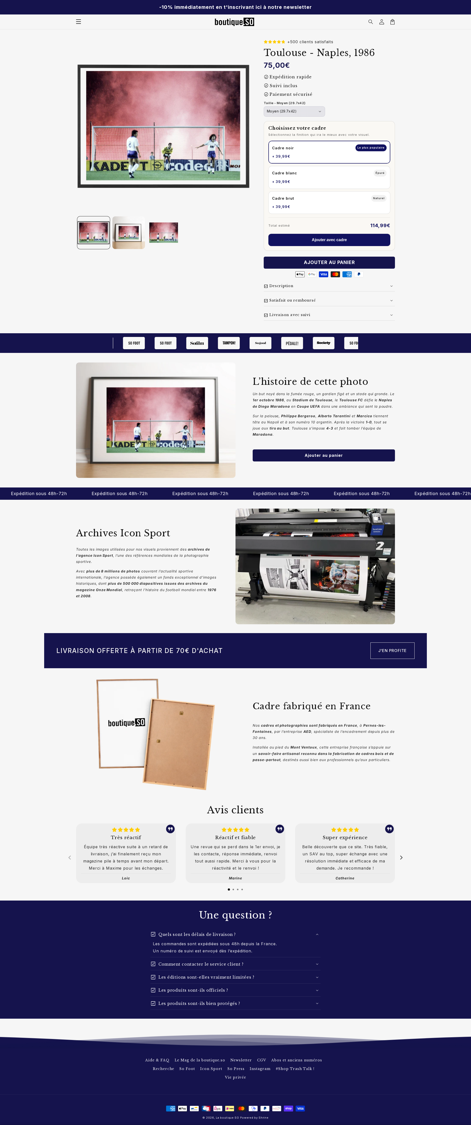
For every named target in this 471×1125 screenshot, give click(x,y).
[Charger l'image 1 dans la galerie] (93, 232)
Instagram (260, 1069)
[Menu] (78, 21)
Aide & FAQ (157, 1060)
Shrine (263, 1117)
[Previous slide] (70, 857)
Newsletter (241, 1060)
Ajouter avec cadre (329, 240)
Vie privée (235, 1077)
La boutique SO (227, 1117)
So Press (236, 1069)
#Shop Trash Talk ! (295, 1069)
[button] (371, 21)
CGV (261, 1060)
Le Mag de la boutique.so (200, 1060)
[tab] (229, 889)
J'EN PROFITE (392, 650)
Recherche (163, 1069)
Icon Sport (211, 1069)
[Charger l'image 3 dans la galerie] (163, 232)
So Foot (187, 1069)
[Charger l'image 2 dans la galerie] (128, 232)
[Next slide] (401, 857)
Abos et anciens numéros (296, 1060)
